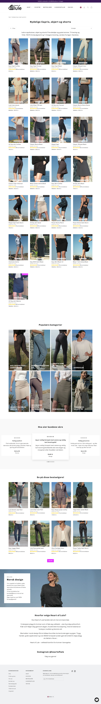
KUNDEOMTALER (60, 7)
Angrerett (11, 691)
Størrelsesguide (12, 683)
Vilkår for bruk (12, 688)
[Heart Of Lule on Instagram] (75, 671)
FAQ (10, 673)
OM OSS (70, 7)
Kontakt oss (11, 681)
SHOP (29, 7)
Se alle (50, 560)
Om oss (10, 678)
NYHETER (37, 7)
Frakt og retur (12, 676)
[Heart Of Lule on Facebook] (72, 671)
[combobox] (50, 696)
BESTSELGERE (47, 7)
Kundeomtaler (12, 686)
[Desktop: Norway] (81, 7)
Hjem (10, 17)
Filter (13, 28)
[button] (12, 69)
